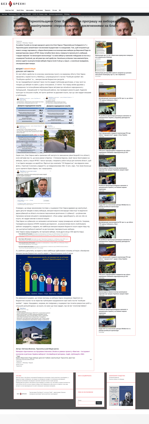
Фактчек (4, 14)
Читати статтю (20, 364)
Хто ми (54, 10)
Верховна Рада (26, 358)
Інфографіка (30, 10)
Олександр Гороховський (20, 33)
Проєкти (47, 10)
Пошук (79, 400)
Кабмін (48, 358)
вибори (35, 358)
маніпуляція (55, 358)
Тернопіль (64, 358)
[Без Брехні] (13, 4)
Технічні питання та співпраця (116, 379)
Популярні (101, 84)
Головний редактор (114, 377)
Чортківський (45, 90)
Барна (18, 358)
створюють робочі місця (62, 161)
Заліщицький (21, 90)
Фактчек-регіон (76, 14)
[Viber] (17, 367)
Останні (101, 82)
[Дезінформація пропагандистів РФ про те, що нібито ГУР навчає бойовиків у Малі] (107, 96)
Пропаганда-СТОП (14, 14)
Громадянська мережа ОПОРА (27, 224)
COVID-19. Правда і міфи (39, 14)
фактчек (72, 358)
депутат (42, 358)
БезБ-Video (20, 10)
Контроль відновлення (56, 14)
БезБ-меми (39, 10)
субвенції (70, 213)
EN (60, 10)
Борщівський (32, 90)
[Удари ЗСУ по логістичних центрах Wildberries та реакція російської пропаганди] (107, 203)
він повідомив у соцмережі (56, 303)
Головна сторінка (19, 16)
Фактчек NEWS (26, 14)
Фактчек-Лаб (9, 10)
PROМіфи (67, 14)
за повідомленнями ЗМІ (55, 166)
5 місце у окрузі (63, 61)
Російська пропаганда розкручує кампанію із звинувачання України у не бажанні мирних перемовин (113, 187)
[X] (16, 367)
